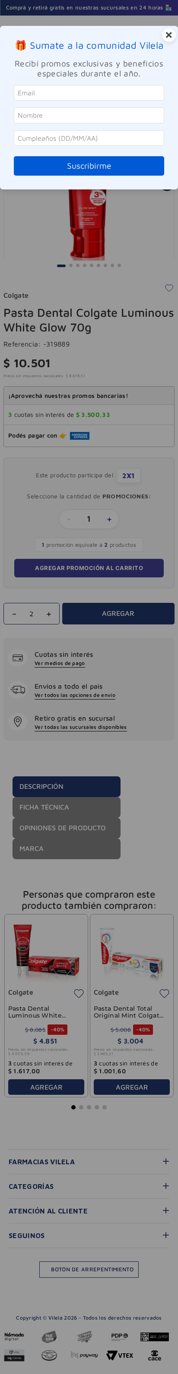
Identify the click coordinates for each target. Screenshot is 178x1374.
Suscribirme (89, 165)
